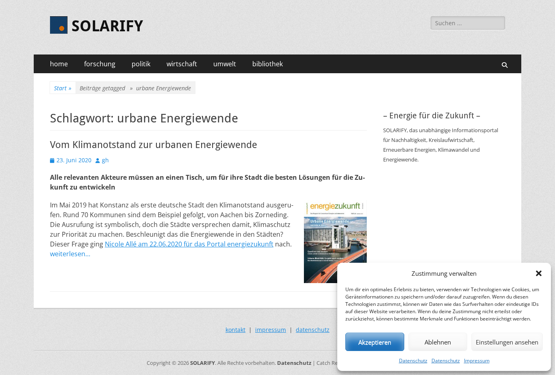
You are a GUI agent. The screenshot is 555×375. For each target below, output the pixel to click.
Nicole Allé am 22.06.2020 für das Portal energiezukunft (189, 244)
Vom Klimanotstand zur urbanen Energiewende (153, 144)
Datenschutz (413, 360)
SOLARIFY (107, 26)
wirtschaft (182, 63)
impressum (270, 330)
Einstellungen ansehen (507, 342)
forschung (99, 63)
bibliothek (267, 63)
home (59, 63)
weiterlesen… (70, 253)
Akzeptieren (374, 342)
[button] (539, 273)
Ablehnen (438, 342)
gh (105, 160)
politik (141, 63)
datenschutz (313, 330)
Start (63, 88)
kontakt (235, 330)
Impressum (477, 360)
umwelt (224, 63)
